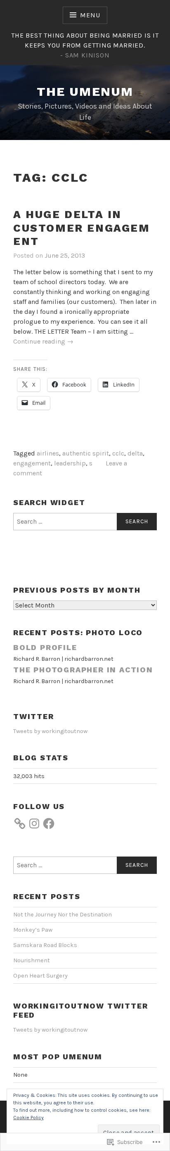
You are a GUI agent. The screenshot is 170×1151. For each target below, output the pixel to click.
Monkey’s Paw (32, 929)
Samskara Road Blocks (45, 945)
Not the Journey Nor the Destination (62, 914)
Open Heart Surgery (40, 975)
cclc (118, 453)
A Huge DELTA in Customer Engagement (81, 227)
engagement (32, 463)
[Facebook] (48, 823)
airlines (48, 453)
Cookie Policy (28, 1117)
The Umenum (85, 91)
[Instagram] (34, 823)
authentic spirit (85, 453)
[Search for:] (85, 521)
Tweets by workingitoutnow (50, 731)
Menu (90, 15)
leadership (70, 463)
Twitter (33, 716)
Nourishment (31, 960)
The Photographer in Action (83, 669)
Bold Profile (45, 647)
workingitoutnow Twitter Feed (80, 1010)
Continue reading (43, 341)
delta (135, 453)
